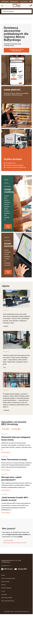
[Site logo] (16, 5)
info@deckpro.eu (5, 565)
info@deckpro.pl (14, 1)
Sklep (3, 575)
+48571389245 (4, 1)
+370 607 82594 (8, 540)
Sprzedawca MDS (6, 597)
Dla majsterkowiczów (7, 601)
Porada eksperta (6, 588)
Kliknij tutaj (8, 226)
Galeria (3, 584)
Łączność (4, 594)
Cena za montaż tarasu (8, 578)
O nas (3, 591)
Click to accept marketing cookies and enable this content (16, 379)
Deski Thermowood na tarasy (14, 460)
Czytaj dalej (5, 452)
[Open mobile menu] (2, 5)
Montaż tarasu (5, 581)
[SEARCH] (30, 11)
